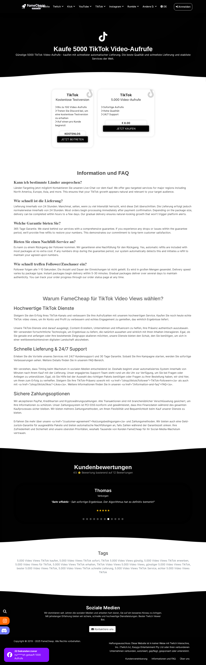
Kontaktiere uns (105, 629)
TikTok (99, 6)
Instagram (115, 6)
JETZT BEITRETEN (72, 139)
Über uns (184, 658)
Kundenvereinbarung (136, 658)
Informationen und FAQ (164, 658)
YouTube (84, 6)
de (165, 6)
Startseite (44, 6)
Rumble (131, 6)
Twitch (57, 6)
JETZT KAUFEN (126, 128)
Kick (69, 6)
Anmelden (184, 6)
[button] (83, 519)
